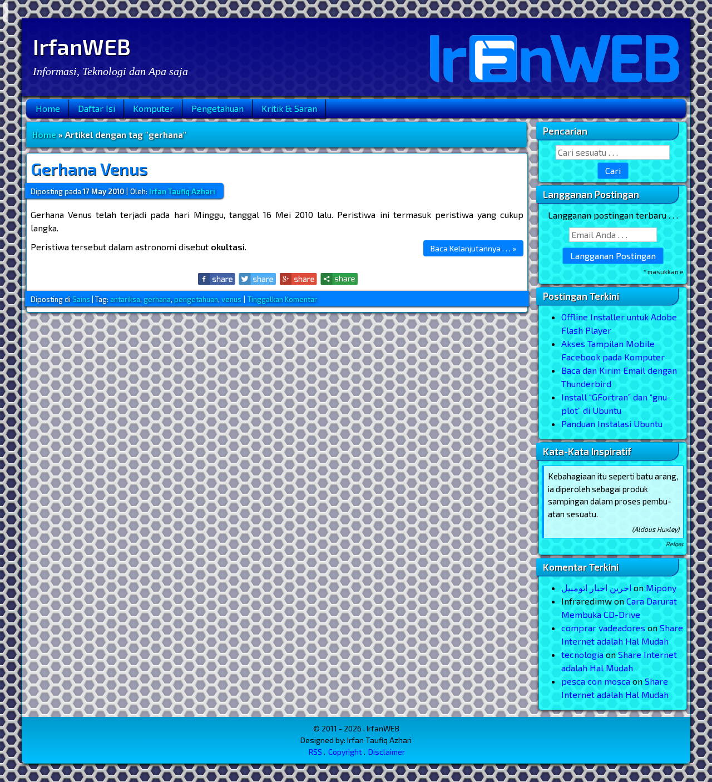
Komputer (153, 108)
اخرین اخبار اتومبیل (596, 587)
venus (231, 299)
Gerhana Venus (89, 169)
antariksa (125, 299)
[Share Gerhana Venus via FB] (217, 279)
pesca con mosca (595, 681)
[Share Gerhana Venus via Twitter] (258, 279)
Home (48, 108)
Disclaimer (386, 751)
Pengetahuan (217, 108)
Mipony (661, 587)
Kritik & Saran (289, 108)
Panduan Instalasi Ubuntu (611, 423)
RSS (315, 751)
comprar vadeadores (603, 627)
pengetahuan (196, 299)
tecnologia (582, 654)
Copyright (345, 751)
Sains (81, 299)
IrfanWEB (82, 46)
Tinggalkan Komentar (282, 299)
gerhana (157, 299)
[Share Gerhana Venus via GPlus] (298, 279)
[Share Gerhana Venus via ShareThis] (339, 279)
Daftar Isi (96, 108)
